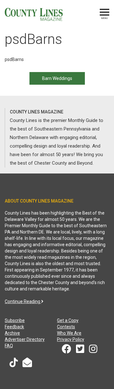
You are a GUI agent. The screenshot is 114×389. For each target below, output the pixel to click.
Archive (12, 333)
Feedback (14, 326)
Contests (66, 326)
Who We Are (69, 333)
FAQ (9, 345)
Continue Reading (23, 301)
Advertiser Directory (25, 339)
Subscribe (15, 320)
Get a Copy (68, 320)
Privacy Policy (70, 339)
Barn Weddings (57, 78)
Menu (104, 18)
